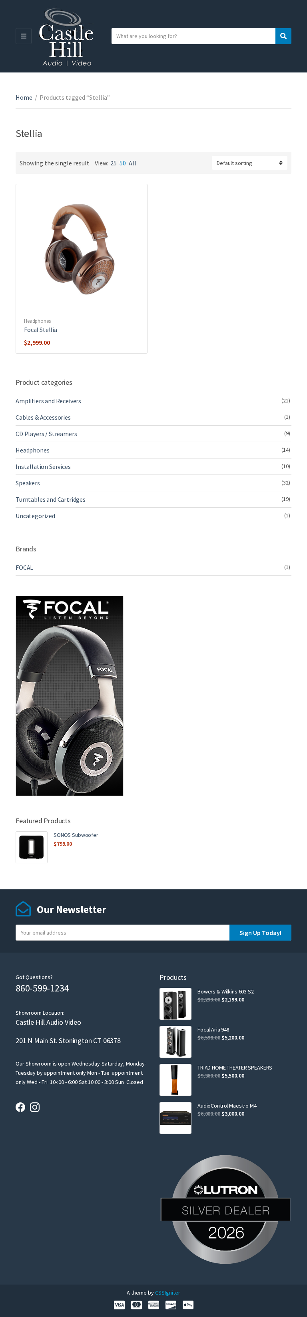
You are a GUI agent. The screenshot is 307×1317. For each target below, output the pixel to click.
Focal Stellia (40, 330)
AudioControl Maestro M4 (227, 1105)
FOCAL (24, 567)
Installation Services (43, 466)
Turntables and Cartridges (51, 499)
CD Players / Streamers (46, 434)
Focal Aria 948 (213, 1029)
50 (123, 163)
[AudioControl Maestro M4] (175, 1118)
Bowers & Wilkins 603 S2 (225, 991)
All (132, 163)
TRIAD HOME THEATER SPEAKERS (234, 1067)
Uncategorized (35, 516)
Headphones (37, 321)
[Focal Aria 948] (175, 1042)
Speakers (28, 483)
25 (113, 163)
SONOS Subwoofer (76, 834)
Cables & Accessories (43, 417)
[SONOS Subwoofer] (32, 847)
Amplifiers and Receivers (48, 401)
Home (24, 97)
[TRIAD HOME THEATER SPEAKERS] (175, 1080)
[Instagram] (35, 1107)
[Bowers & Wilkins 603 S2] (175, 1004)
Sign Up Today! (260, 933)
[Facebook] (20, 1107)
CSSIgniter (167, 1292)
